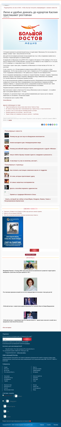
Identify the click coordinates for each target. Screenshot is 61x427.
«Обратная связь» (21, 352)
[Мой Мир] (48, 125)
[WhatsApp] (54, 125)
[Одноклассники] (46, 125)
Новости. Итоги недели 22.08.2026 (13, 213)
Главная (42, 424)
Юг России (6, 370)
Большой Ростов (28, 424)
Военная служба (37, 368)
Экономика (7, 376)
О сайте (49, 424)
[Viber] (52, 125)
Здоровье (35, 377)
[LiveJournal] (50, 125)
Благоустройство (37, 376)
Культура (35, 379)
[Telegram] (57, 125)
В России (6, 368)
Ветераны (35, 372)
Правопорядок (36, 370)
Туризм (6, 381)
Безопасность (7, 386)
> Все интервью (6, 327)
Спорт (34, 381)
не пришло (27, 343)
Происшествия (8, 385)
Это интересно (37, 388)
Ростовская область (9, 372)
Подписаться (27, 339)
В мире (6, 367)
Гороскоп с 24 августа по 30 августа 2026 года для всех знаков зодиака (23, 211)
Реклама (56, 424)
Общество (35, 386)
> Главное (6, 5)
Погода (35, 385)
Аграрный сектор (8, 377)
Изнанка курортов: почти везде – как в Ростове (18, 112)
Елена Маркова (7, 100)
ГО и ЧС (6, 388)
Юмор (34, 389)
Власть (35, 367)
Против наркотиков (9, 389)
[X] (42, 125)
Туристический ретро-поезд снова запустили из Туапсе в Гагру (22, 107)
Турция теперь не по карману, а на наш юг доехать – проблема (22, 114)
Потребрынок (7, 379)
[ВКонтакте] (44, 125)
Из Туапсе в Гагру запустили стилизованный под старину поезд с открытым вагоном (28, 108)
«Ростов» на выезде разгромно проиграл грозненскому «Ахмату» (21, 215)
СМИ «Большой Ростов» (10, 355)
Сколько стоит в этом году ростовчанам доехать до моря (21, 110)
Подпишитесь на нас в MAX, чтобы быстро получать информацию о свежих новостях (30, 7)
